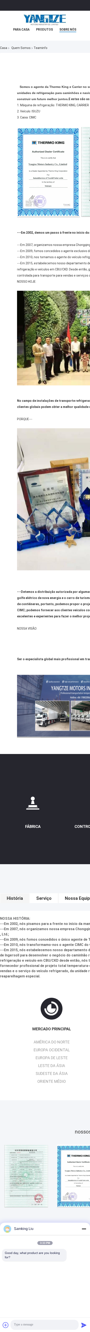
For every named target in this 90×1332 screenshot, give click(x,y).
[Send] (83, 1325)
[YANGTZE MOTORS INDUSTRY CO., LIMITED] (45, 19)
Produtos (44, 29)
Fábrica (33, 826)
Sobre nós (67, 29)
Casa (3, 48)
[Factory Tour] (33, 805)
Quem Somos (21, 48)
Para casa (21, 29)
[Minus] (84, 1228)
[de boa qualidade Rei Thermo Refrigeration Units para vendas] (26, 1176)
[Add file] (6, 1325)
